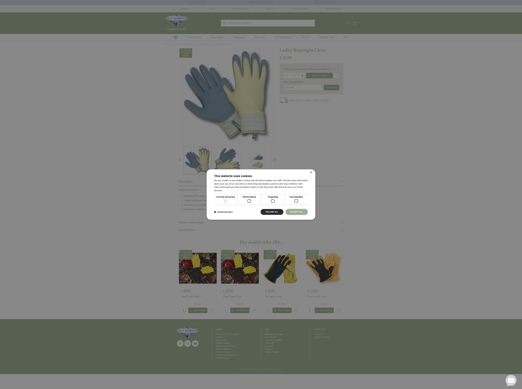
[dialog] (261, 194)
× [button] (311, 172)
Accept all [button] (297, 212)
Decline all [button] (272, 212)
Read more (228, 190)
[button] (223, 211)
